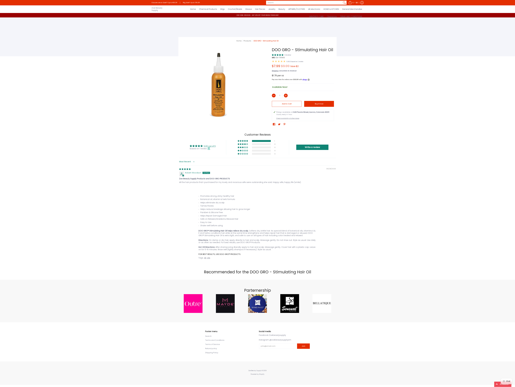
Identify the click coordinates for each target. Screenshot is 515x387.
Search (208, 336)
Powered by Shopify (257, 374)
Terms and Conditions (214, 340)
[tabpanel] (257, 228)
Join (303, 346)
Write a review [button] (312, 147)
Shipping (275, 71)
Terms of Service (212, 344)
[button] (353, 2)
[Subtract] (274, 95)
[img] (185, 169)
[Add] (286, 95)
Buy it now (319, 104)
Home (239, 41)
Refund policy (211, 348)
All (205, 257)
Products (247, 41)
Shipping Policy (211, 352)
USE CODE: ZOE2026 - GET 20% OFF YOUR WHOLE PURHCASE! (257, 15)
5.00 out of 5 (210, 146)
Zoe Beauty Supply (157, 9)
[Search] (344, 3)
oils (208, 257)
